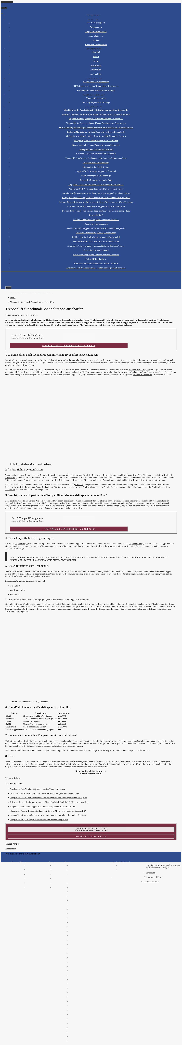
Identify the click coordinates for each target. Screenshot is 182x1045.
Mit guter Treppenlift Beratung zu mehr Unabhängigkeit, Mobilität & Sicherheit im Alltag (49, 802)
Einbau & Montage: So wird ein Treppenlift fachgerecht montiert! (96, 132)
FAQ (51, 293)
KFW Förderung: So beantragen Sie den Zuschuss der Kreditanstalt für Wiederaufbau (96, 127)
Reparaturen (111, 750)
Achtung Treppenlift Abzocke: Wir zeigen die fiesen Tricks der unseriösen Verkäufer (96, 202)
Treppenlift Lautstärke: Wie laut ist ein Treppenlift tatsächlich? (96, 184)
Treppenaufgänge (136, 543)
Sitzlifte (127, 762)
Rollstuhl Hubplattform (96, 259)
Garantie (88, 750)
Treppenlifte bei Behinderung (96, 162)
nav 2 (8, 287)
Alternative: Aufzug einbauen (96, 250)
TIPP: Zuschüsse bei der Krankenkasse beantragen (96, 86)
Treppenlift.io (10, 849)
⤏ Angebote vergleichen (91, 836)
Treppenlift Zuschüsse (142, 374)
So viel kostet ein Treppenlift (96, 82)
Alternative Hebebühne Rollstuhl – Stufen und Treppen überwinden (96, 268)
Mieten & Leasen (96, 36)
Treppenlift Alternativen (96, 31)
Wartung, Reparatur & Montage (96, 102)
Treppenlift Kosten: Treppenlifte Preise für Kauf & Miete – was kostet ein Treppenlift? (48, 811)
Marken (96, 40)
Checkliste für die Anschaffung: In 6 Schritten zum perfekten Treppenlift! (96, 110)
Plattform (42, 606)
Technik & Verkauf (93, 95)
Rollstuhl (79, 484)
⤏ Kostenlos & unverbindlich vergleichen (68, 345)
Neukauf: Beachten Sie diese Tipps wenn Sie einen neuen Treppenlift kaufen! (96, 114)
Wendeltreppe (96, 320)
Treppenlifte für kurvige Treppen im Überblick (96, 171)
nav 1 (4, 8)
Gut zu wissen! (93, 107)
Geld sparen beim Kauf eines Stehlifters (96, 149)
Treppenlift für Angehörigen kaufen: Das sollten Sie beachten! (96, 118)
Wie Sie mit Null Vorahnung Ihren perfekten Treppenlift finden (96, 189)
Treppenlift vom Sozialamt (96, 224)
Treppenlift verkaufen (96, 98)
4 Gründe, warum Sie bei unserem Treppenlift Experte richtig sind (96, 206)
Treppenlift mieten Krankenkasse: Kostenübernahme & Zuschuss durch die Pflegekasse (48, 815)
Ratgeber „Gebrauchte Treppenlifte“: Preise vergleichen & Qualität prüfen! (43, 806)
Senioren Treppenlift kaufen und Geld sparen (96, 154)
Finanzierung (93, 78)
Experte (95, 475)
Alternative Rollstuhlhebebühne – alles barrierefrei (96, 263)
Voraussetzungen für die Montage (96, 176)
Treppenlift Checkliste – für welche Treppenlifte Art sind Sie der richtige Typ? (96, 211)
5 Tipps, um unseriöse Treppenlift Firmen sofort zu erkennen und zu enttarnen (96, 197)
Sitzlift (96, 56)
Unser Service (27, 293)
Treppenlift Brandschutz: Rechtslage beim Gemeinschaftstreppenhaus (96, 158)
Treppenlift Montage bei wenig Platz (96, 180)
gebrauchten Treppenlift (72, 741)
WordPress (153, 868)
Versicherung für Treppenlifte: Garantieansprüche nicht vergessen (96, 228)
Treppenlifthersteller (92, 322)
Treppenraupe (47, 546)
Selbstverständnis (41, 293)
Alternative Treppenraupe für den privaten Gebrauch (96, 255)
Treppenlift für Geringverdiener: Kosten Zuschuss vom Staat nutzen (96, 123)
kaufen (8, 746)
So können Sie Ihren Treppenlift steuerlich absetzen (96, 219)
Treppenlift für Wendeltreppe (96, 167)
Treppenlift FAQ (96, 215)
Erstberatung (11, 477)
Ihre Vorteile (15, 293)
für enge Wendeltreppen (139, 370)
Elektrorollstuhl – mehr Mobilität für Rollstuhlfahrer (96, 241)
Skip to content (7, 2)
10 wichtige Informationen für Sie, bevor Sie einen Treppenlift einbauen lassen (95, 193)
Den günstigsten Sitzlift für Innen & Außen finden (96, 140)
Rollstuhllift (96, 70)
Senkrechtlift (96, 74)
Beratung (93, 19)
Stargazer (166, 868)
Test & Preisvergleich (96, 23)
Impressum (150, 873)
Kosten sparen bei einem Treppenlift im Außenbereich (96, 145)
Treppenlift (93, 15)
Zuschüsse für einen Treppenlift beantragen (96, 90)
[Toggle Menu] (2, 13)
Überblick (96, 52)
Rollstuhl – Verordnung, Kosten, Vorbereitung (96, 233)
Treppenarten (96, 27)
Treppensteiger (21, 543)
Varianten (20, 599)
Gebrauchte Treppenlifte (96, 44)
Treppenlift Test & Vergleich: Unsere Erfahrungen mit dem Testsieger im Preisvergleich (48, 798)
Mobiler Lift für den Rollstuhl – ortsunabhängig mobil (96, 237)
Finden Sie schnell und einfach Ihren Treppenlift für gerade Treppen (96, 136)
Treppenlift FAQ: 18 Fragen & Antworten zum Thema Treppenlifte (39, 820)
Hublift (96, 61)
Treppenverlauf (15, 743)
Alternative (10, 489)
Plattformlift (96, 65)
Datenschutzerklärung (153, 877)
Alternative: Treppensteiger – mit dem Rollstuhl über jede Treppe (96, 246)
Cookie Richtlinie (151, 881)
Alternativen (94, 49)
